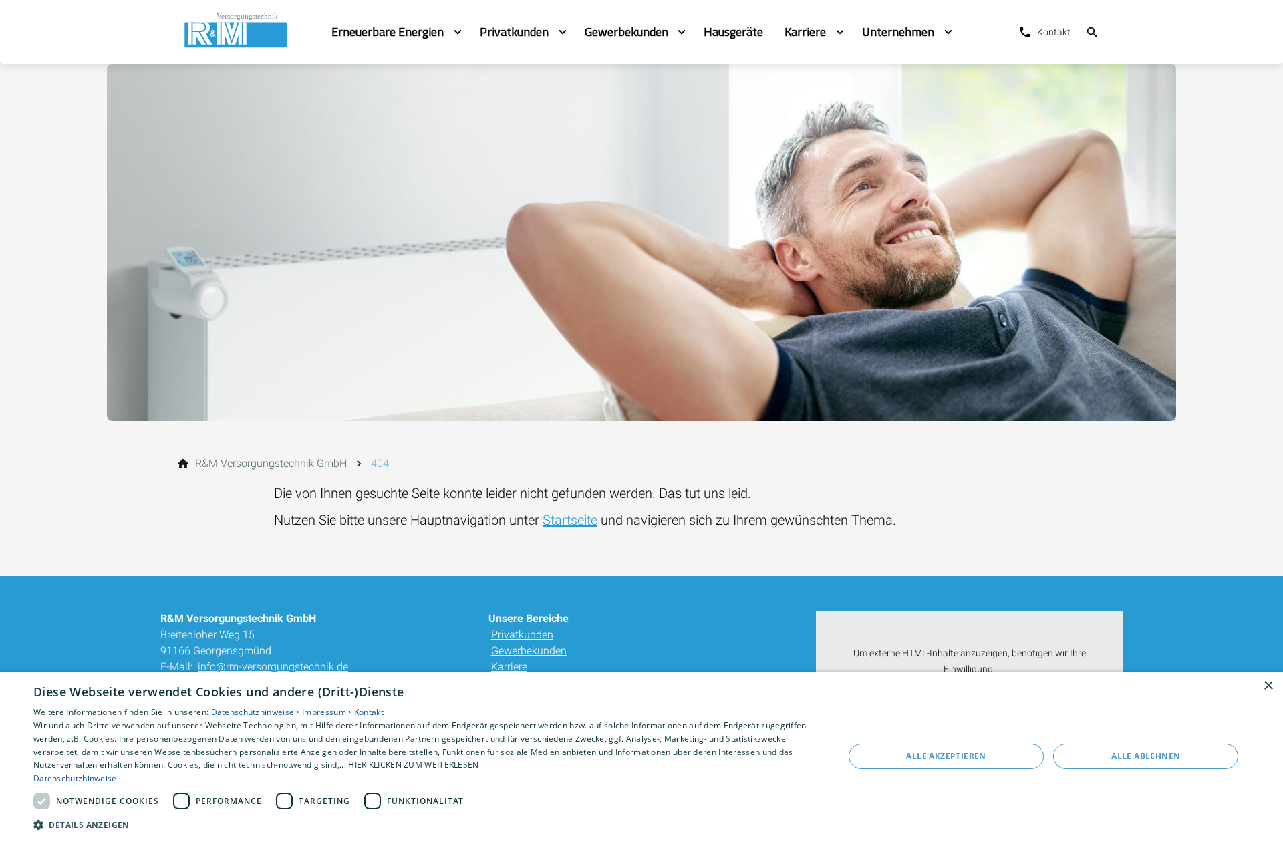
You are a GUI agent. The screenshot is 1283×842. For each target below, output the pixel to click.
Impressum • (328, 712)
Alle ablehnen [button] (1145, 756)
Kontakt (369, 712)
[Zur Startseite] (246, 32)
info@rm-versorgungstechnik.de (273, 666)
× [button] (1268, 686)
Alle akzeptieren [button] (946, 756)
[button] (426, 824)
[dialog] (641, 757)
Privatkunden (522, 634)
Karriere (509, 666)
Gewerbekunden (529, 650)
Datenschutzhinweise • (257, 712)
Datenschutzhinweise (75, 778)
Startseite (570, 520)
